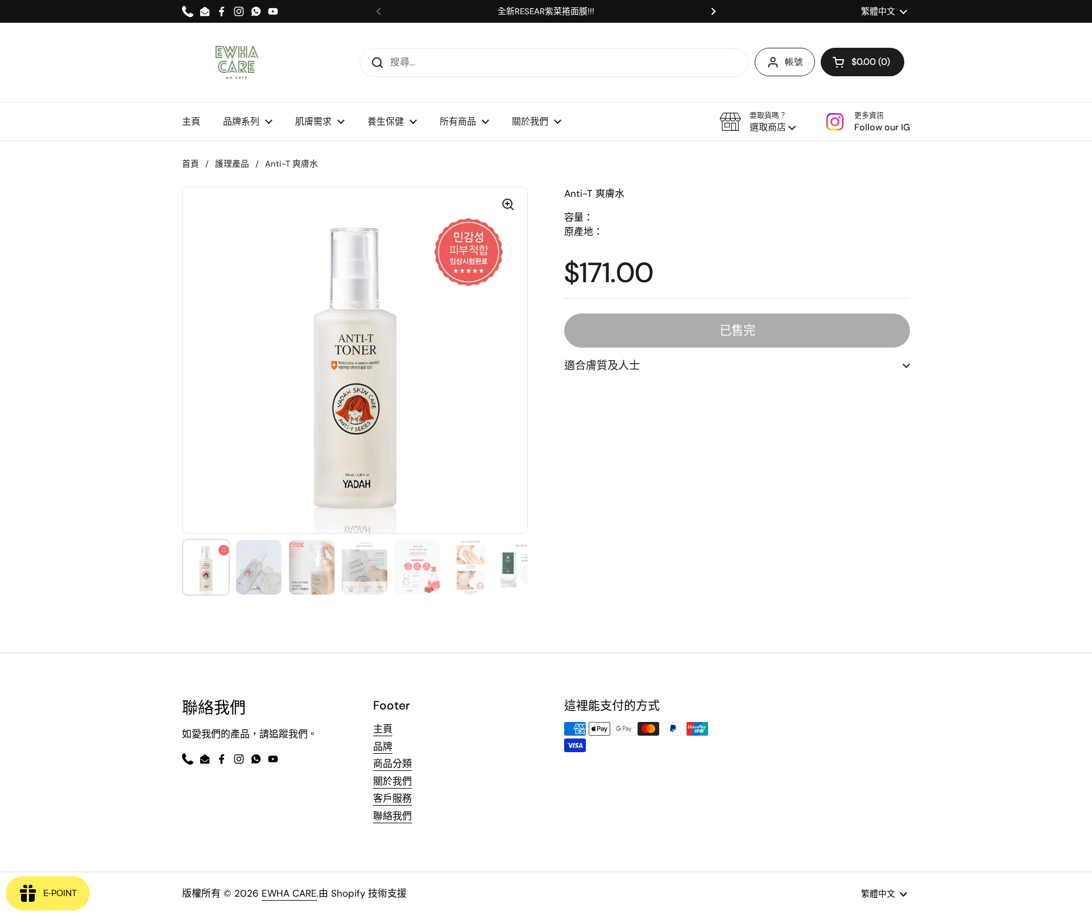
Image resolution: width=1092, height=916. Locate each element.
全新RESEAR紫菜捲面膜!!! (546, 11)
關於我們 (392, 781)
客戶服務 (392, 798)
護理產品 (232, 164)
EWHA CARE (289, 893)
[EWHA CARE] (236, 62)
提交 (374, 62)
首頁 (190, 164)
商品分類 (392, 763)
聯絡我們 (392, 816)
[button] (757, 122)
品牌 (382, 746)
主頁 (382, 729)
